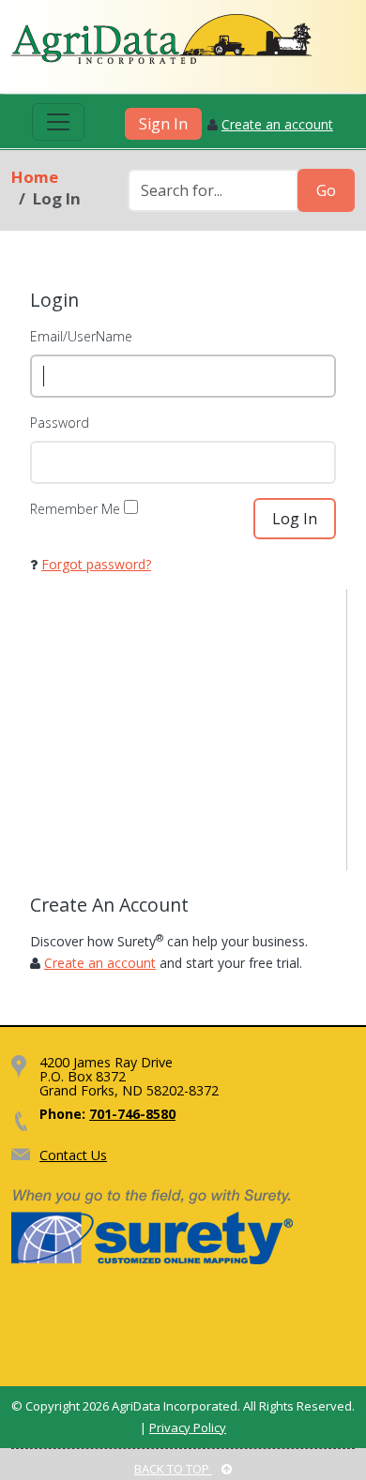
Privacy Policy (187, 1427)
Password (59, 422)
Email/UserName (81, 336)
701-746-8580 (132, 1114)
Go (326, 190)
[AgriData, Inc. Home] (161, 39)
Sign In (163, 123)
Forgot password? (96, 564)
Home (34, 177)
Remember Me (75, 509)
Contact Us (73, 1155)
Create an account (277, 124)
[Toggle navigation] (58, 122)
